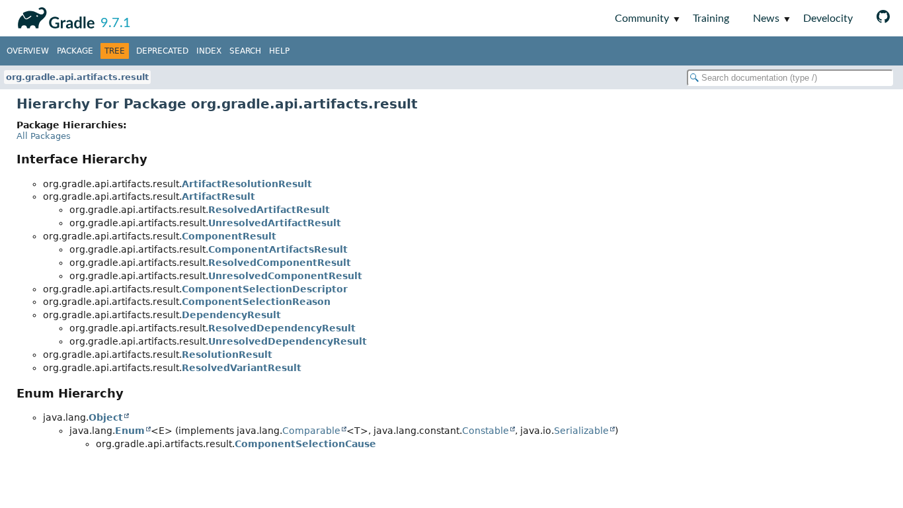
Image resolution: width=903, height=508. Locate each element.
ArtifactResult (218, 196)
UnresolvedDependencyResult (287, 341)
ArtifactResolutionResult (247, 184)
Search (245, 51)
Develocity (828, 18)
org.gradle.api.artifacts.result (77, 77)
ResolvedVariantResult (241, 367)
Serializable (581, 430)
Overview (28, 51)
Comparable (311, 430)
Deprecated (162, 51)
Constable (485, 430)
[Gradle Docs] (54, 16)
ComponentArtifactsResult (278, 249)
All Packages (44, 136)
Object (106, 417)
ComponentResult (229, 236)
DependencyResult (231, 315)
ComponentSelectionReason (256, 301)
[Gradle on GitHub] (883, 18)
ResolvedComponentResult (279, 262)
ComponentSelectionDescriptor (265, 289)
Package (75, 51)
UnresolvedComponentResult (285, 276)
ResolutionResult (227, 354)
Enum (130, 430)
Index (208, 51)
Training (711, 18)
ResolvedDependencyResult (282, 328)
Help (279, 51)
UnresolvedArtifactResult (274, 223)
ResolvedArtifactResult (269, 209)
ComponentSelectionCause (305, 444)
